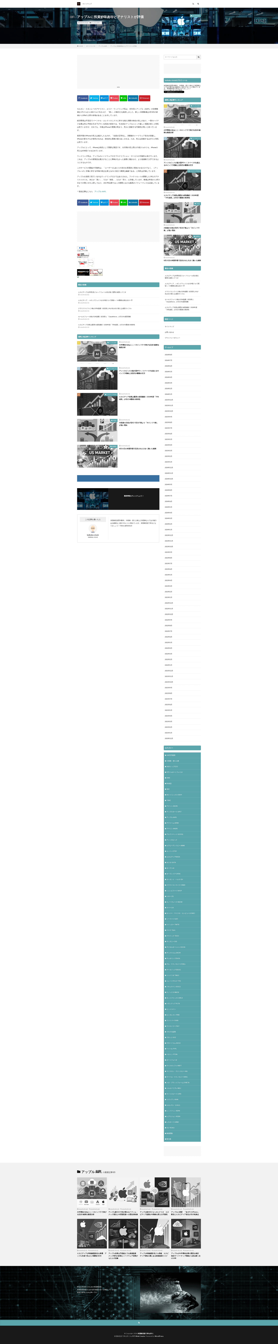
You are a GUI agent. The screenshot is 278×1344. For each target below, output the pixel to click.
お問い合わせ (169, 332)
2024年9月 (168, 484)
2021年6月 (168, 704)
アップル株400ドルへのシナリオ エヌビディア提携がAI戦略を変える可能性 (154, 1213)
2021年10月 (169, 682)
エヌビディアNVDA (111, 394)
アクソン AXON (172, 806)
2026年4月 (168, 377)
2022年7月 (168, 631)
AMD (168, 778)
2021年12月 (169, 671)
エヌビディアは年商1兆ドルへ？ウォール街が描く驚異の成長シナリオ (102, 292)
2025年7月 (168, 428)
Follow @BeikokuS (126, 526)
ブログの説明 (171, 1032)
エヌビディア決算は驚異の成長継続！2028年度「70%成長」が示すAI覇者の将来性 (106, 325)
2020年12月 (169, 738)
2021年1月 (168, 733)
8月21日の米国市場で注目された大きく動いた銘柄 (137, 449)
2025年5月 (168, 439)
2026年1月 (168, 394)
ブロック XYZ (171, 1037)
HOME (81, 46)
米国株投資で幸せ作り (145, 1333)
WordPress (159, 1336)
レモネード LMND (173, 1122)
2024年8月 (168, 490)
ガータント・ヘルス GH (175, 879)
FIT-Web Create (138, 1336)
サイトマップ (87, 4)
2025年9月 (168, 417)
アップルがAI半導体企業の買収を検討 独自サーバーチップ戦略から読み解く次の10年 (185, 1255)
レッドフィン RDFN (173, 1111)
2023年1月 (168, 597)
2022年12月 (169, 603)
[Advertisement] (143, 70)
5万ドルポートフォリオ (175, 772)
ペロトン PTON (172, 1054)
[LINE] (123, 98)
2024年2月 (168, 524)
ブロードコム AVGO (174, 1043)
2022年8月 (168, 625)
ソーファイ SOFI (172, 919)
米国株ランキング (82, 257)
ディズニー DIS (172, 941)
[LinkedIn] (133, 98)
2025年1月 (168, 462)
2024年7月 (168, 496)
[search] (199, 57)
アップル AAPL (95, 23)
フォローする (133, 499)
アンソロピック (112, 368)
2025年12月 (169, 400)
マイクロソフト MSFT (174, 1065)
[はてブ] (104, 98)
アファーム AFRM (173, 823)
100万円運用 (171, 755)
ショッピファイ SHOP (174, 891)
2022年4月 (168, 648)
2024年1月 (168, 529)
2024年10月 (169, 479)
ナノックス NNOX (173, 992)
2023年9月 (168, 552)
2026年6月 (168, 366)
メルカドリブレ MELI (174, 1088)
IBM (168, 789)
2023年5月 (168, 575)
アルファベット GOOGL (175, 834)
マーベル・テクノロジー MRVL (177, 1077)
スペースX (170, 907)
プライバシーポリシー (172, 338)
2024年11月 (169, 473)
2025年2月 (168, 456)
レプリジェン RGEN (173, 1116)
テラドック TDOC (173, 936)
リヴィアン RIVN (172, 1099)
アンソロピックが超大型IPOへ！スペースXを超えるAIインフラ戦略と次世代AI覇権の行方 (139, 372)
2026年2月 (168, 388)
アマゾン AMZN (172, 828)
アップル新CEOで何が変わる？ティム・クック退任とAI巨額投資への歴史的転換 (123, 1213)
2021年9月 (168, 687)
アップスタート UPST (174, 812)
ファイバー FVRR (172, 1020)
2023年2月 (168, 592)
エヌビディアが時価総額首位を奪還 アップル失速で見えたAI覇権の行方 (91, 1254)
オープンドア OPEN (173, 874)
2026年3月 (168, 383)
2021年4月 (168, 716)
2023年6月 (168, 569)
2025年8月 (168, 422)
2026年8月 (168, 355)
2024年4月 (168, 513)
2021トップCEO (172, 766)
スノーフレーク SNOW (174, 902)
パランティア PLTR (173, 1003)
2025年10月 (169, 411)
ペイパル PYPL (172, 1049)
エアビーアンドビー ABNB (176, 845)
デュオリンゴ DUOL (173, 958)
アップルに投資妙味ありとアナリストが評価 (123, 46)
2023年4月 (168, 580)
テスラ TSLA (171, 930)
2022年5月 (168, 642)
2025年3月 (168, 450)
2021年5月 (168, 710)
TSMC (169, 800)
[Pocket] (114, 98)
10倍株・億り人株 (173, 761)
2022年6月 (168, 637)
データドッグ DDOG (174, 970)
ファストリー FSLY (173, 1026)
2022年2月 (168, 659)
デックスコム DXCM (173, 953)
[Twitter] (94, 98)
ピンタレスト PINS (173, 1015)
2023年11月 (169, 541)
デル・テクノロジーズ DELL (176, 964)
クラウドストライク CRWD (176, 885)
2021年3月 (168, 721)
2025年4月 (168, 445)
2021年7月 (168, 699)
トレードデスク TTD (174, 981)
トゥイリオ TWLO (173, 975)
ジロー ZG (170, 896)
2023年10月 (169, 546)
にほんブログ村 (82, 250)
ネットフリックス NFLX (175, 998)
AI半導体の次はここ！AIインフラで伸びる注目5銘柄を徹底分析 (139, 346)
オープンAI (170, 868)
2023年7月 (168, 563)
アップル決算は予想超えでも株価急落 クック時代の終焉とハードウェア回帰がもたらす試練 (123, 1255)
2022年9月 (168, 620)
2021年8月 (168, 693)
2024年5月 (168, 507)
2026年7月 (168, 360)
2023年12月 (169, 535)
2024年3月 (168, 518)
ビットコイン (171, 1009)
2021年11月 (169, 676)
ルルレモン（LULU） (174, 1105)
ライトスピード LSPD (174, 1094)
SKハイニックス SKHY (174, 795)
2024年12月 (169, 467)
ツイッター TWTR (173, 924)
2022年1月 (168, 665)
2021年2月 (168, 727)
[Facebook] (83, 98)
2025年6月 (168, 434)
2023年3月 (168, 586)
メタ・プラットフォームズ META (178, 1082)
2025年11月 (169, 405)
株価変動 (114, 446)
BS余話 (114, 420)
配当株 (169, 1139)
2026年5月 (168, 371)
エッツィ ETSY (172, 851)
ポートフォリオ (90, 46)
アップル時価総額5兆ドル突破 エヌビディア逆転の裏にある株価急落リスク (154, 1254)
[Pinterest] (144, 98)
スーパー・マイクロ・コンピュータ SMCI (181, 913)
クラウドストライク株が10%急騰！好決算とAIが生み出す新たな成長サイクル (105, 308)
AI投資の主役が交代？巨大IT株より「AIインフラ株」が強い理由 (138, 424)
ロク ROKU (170, 1128)
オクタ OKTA (171, 862)
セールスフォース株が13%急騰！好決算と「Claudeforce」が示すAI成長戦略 (104, 316)
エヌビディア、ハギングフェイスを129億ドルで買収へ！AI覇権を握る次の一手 (105, 300)
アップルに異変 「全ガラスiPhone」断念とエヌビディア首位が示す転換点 (185, 1213)
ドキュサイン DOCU (174, 986)
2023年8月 (168, 558)
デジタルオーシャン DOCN (176, 947)
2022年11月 (169, 608)
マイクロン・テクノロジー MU (177, 1071)
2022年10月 (169, 614)
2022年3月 (168, 654)
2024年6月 (168, 501)
